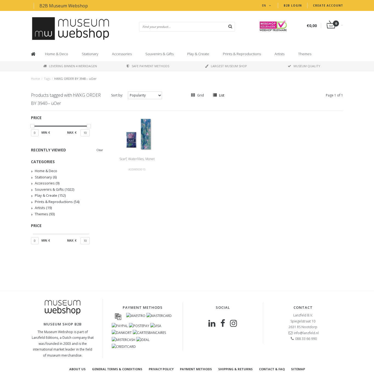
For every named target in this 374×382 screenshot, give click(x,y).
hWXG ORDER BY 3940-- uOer (75, 79)
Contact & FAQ (272, 369)
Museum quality (307, 66)
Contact (303, 307)
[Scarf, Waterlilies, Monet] (137, 133)
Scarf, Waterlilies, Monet (137, 159)
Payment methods (196, 369)
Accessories (122, 53)
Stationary (90, 53)
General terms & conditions (117, 369)
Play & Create (198, 53)
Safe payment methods (150, 66)
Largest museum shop (229, 66)
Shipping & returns (235, 369)
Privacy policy (161, 369)
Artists (279, 53)
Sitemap (298, 369)
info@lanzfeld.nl (306, 333)
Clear (99, 150)
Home (35, 79)
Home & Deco (56, 53)
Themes (304, 53)
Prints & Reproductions (242, 53)
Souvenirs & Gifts (159, 53)
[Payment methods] (118, 316)
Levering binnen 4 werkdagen (73, 66)
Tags (47, 79)
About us (77, 369)
